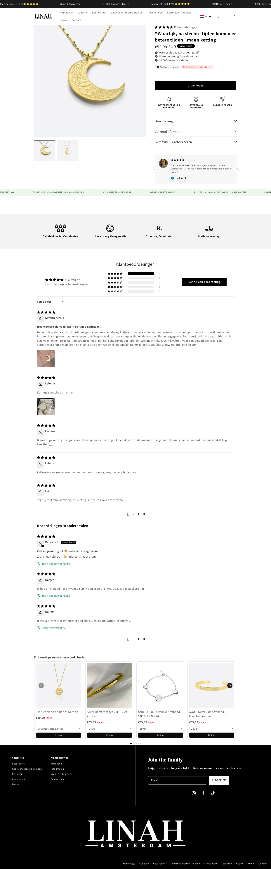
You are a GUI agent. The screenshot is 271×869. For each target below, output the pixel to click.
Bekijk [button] (58, 735)
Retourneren (57, 768)
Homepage (129, 863)
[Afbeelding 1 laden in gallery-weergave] (44, 150)
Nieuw (15, 784)
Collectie (144, 863)
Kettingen (17, 774)
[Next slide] (237, 169)
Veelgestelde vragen (61, 774)
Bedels (239, 863)
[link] (58, 685)
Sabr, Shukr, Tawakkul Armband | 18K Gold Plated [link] (160, 714)
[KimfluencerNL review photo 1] (46, 358)
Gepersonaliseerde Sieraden (185, 863)
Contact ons (57, 779)
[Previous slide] (155, 169)
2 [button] (133, 514)
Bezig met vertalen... (54, 628)
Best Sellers (18, 763)
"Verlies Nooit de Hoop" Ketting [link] (57, 712)
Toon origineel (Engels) (56, 564)
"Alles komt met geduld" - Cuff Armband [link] (107, 714)
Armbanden (18, 779)
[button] (205, 16)
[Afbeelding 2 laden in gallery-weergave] (67, 150)
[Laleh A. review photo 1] (46, 406)
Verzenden (56, 763)
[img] (46, 312)
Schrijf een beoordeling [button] (204, 282)
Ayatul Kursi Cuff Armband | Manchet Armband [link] (207, 714)
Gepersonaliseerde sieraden (27, 768)
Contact (263, 863)
